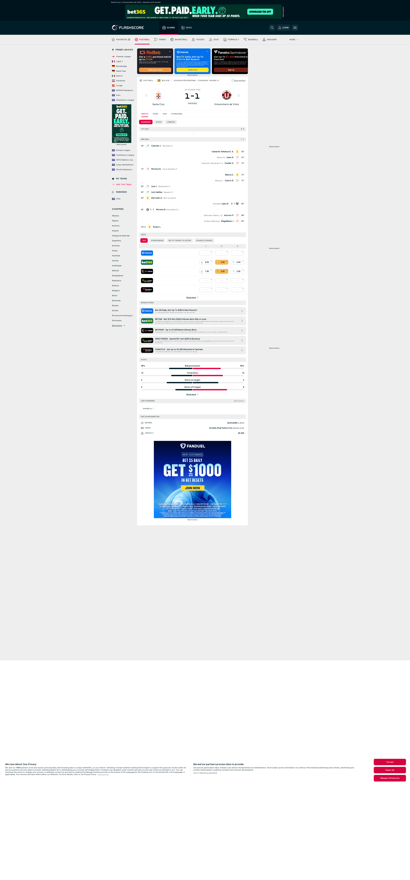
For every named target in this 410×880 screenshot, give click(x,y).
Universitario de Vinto (226, 104)
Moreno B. (156, 169)
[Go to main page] (130, 27)
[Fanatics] (147, 289)
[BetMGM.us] (147, 271)
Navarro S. (168, 192)
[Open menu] (295, 27)
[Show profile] (158, 95)
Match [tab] (144, 114)
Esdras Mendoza (212, 221)
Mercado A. (167, 146)
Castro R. (229, 180)
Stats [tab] (159, 122)
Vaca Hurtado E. (169, 169)
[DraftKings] (147, 280)
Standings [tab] (176, 114)
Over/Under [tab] (157, 240)
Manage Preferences (390, 778)
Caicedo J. (156, 146)
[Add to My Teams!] (146, 95)
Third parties (103, 774)
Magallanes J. (227, 221)
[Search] (272, 27)
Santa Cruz (158, 104)
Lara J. (154, 186)
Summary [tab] (146, 122)
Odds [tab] (155, 114)
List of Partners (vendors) (205, 773)
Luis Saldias (156, 192)
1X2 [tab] (144, 240)
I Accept (390, 762)
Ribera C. (219, 180)
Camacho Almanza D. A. (212, 163)
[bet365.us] (147, 262)
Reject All (389, 770)
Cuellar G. (229, 163)
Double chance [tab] (204, 240)
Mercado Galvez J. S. (213, 215)
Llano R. (230, 157)
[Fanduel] (147, 253)
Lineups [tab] (171, 122)
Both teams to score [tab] (180, 240)
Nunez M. (221, 157)
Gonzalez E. (172, 209)
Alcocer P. (229, 215)
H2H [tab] (165, 114)
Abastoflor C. (164, 186)
